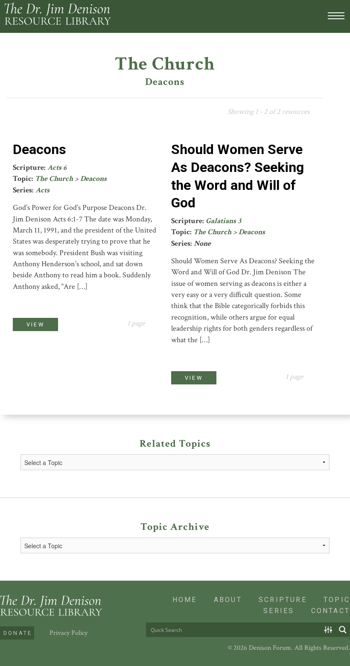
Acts (42, 190)
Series (278, 611)
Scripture (283, 600)
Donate (17, 633)
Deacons (39, 149)
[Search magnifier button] (342, 629)
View (35, 324)
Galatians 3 (223, 221)
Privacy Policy (69, 632)
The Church (54, 178)
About (228, 600)
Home (184, 600)
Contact (330, 611)
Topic (337, 600)
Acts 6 (57, 167)
